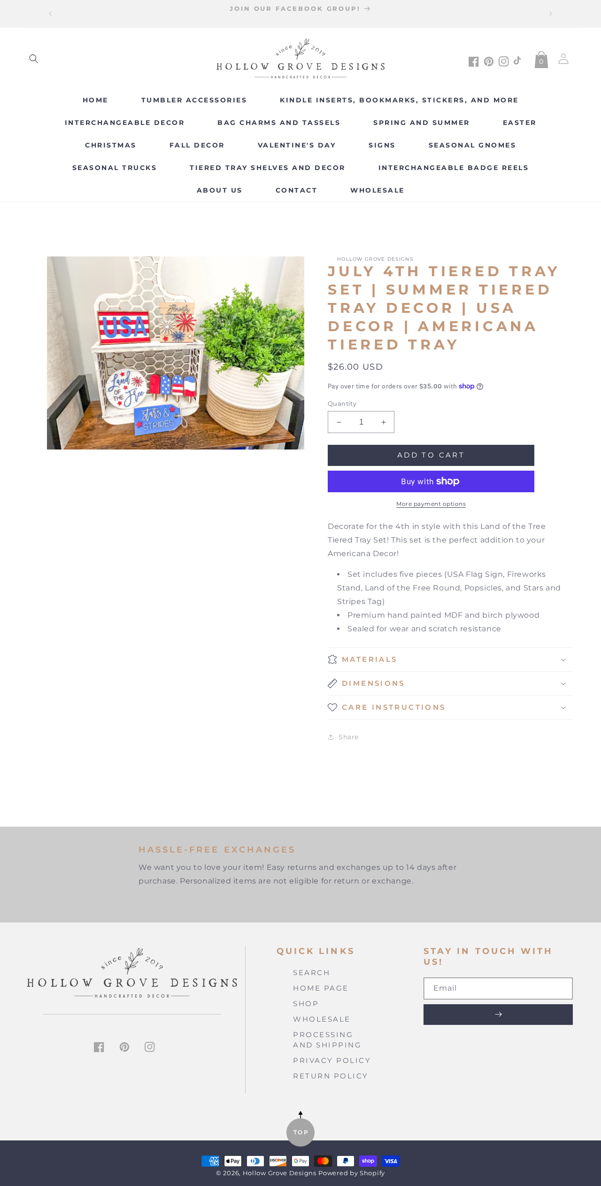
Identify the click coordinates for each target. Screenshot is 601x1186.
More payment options (431, 503)
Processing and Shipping (327, 1040)
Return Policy (331, 1075)
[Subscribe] (498, 1014)
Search (311, 972)
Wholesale (322, 1019)
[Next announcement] (550, 14)
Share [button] (349, 737)
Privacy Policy (332, 1060)
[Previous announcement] (50, 14)
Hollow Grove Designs (279, 1173)
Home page (321, 988)
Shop (306, 1003)
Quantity (342, 403)
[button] (33, 58)
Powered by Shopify (351, 1173)
